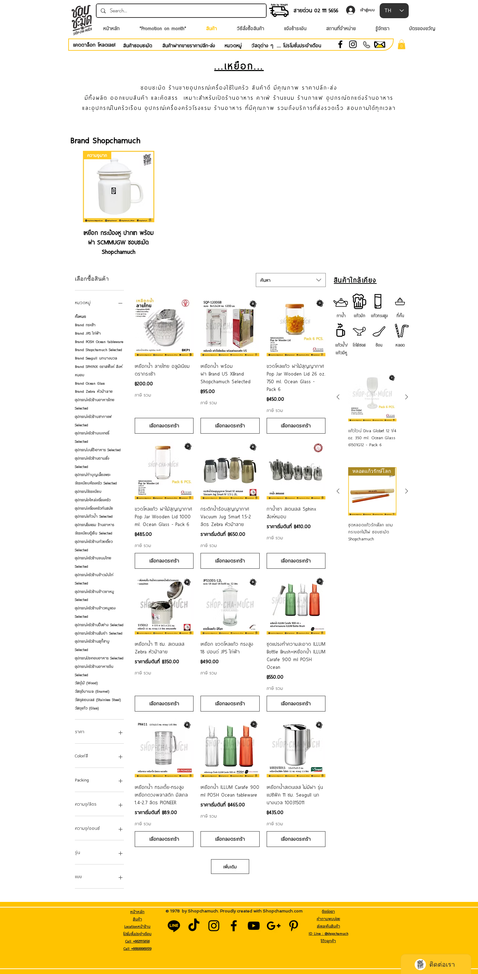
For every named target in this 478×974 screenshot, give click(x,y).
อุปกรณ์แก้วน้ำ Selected (94, 516)
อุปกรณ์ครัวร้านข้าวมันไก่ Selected (94, 579)
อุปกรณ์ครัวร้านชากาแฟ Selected (93, 421)
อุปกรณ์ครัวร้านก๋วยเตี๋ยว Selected (94, 546)
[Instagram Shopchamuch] (213, 925)
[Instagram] (353, 44)
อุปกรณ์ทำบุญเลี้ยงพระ (92, 474)
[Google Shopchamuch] (273, 925)
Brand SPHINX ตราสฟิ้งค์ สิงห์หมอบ (98, 371)
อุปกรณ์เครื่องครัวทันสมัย (94, 508)
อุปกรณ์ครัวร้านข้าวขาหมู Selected (94, 596)
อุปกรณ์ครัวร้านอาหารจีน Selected (94, 671)
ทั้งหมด (80, 316)
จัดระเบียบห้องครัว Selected (96, 483)
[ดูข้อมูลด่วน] (164, 326)
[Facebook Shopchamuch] (233, 925)
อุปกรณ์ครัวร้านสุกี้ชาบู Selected (92, 645)
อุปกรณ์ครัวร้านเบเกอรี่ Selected (92, 437)
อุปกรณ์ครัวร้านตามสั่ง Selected (92, 462)
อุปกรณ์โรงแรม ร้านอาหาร (94, 524)
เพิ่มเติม (230, 866)
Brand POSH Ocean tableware (99, 341)
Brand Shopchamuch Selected (98, 349)
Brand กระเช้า (85, 325)
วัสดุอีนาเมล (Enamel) (92, 691)
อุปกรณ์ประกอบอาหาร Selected (99, 658)
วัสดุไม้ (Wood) (86, 683)
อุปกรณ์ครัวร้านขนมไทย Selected (93, 562)
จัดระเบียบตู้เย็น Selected (93, 533)
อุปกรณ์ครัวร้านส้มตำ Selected (98, 633)
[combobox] (291, 280)
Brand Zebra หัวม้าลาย (94, 391)
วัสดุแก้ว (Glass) (87, 708)
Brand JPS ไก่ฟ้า (88, 333)
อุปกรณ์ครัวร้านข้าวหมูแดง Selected (95, 612)
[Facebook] (340, 44)
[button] (402, 44)
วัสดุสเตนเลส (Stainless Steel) (98, 699)
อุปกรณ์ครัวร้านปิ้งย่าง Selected (99, 625)
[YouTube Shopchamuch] (253, 925)
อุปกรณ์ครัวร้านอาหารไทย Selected (94, 404)
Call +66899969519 (138, 948)
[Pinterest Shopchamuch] (293, 925)
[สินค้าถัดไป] (406, 397)
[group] (239, 203)
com (298, 911)
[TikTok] (194, 925)
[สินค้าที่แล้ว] (338, 397)
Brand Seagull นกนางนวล (96, 358)
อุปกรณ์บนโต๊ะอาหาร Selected (98, 450)
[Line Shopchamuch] (174, 925)
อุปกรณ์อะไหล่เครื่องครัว (93, 500)
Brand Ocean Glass (90, 383)
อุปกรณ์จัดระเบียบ (88, 491)
